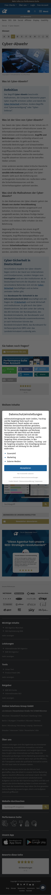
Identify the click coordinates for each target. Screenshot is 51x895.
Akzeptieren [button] (25, 468)
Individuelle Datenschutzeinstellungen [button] (25, 477)
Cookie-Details (13, 481)
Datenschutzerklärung (27, 481)
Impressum (38, 481)
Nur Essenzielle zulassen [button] (25, 474)
